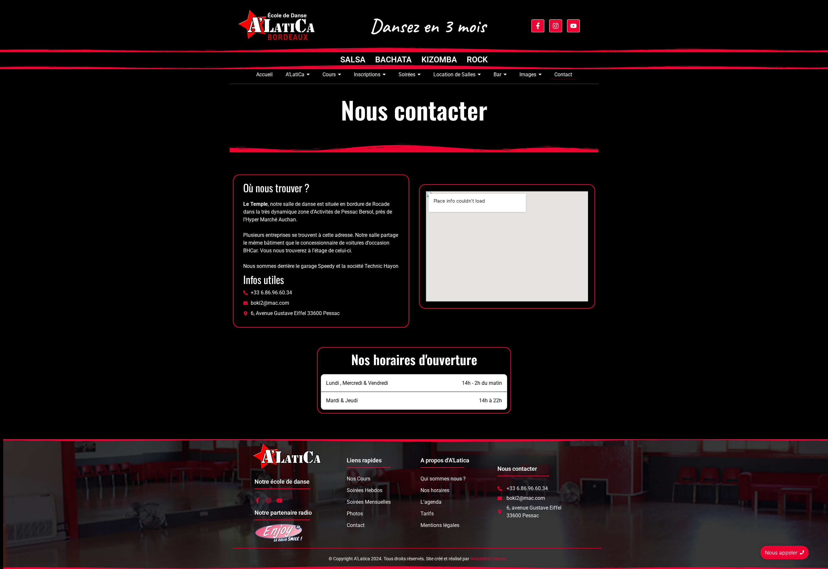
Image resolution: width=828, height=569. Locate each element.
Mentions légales (439, 525)
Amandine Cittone (488, 558)
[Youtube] (573, 25)
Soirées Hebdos (364, 490)
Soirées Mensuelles (369, 502)
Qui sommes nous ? (443, 479)
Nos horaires (434, 490)
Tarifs (427, 514)
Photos (355, 514)
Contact (356, 525)
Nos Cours (358, 479)
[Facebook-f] (537, 25)
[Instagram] (555, 25)
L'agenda (430, 502)
